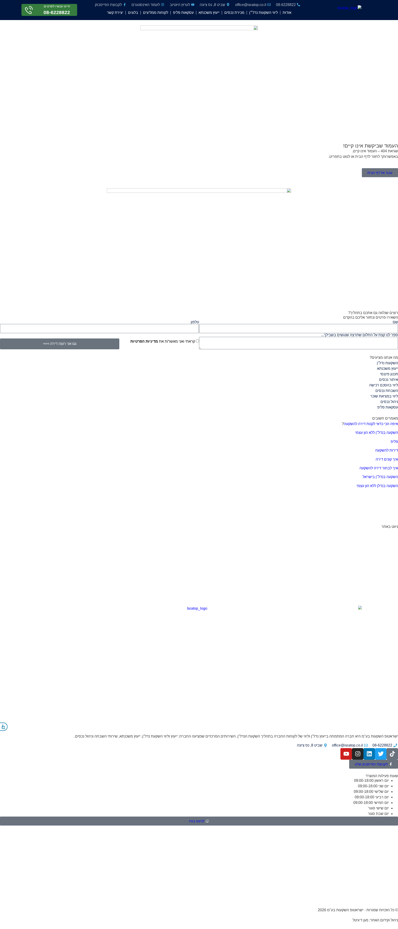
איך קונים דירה (387, 459)
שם (395, 322)
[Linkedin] (369, 754)
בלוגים (133, 13)
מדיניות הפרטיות (144, 341)
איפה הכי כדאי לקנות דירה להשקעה (371, 424)
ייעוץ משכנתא (209, 13)
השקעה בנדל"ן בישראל (380, 477)
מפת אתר (390, 585)
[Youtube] (346, 754)
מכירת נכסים (234, 13)
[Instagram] (357, 754)
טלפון (195, 322)
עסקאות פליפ (183, 13)
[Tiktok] (392, 754)
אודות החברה (387, 532)
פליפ (394, 442)
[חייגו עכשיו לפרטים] (28, 10)
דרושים (392, 594)
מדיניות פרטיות (386, 559)
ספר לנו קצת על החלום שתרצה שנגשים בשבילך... (359, 335)
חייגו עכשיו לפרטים (57, 6)
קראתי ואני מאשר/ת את (162, 341)
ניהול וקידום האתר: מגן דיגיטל (375, 920)
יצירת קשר (115, 13)
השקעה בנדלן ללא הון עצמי (377, 486)
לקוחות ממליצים (155, 13)
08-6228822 (57, 12)
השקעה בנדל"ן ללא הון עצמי (376, 433)
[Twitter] (380, 754)
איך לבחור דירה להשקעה (379, 468)
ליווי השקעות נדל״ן (263, 13)
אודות (287, 13)
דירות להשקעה (386, 450)
